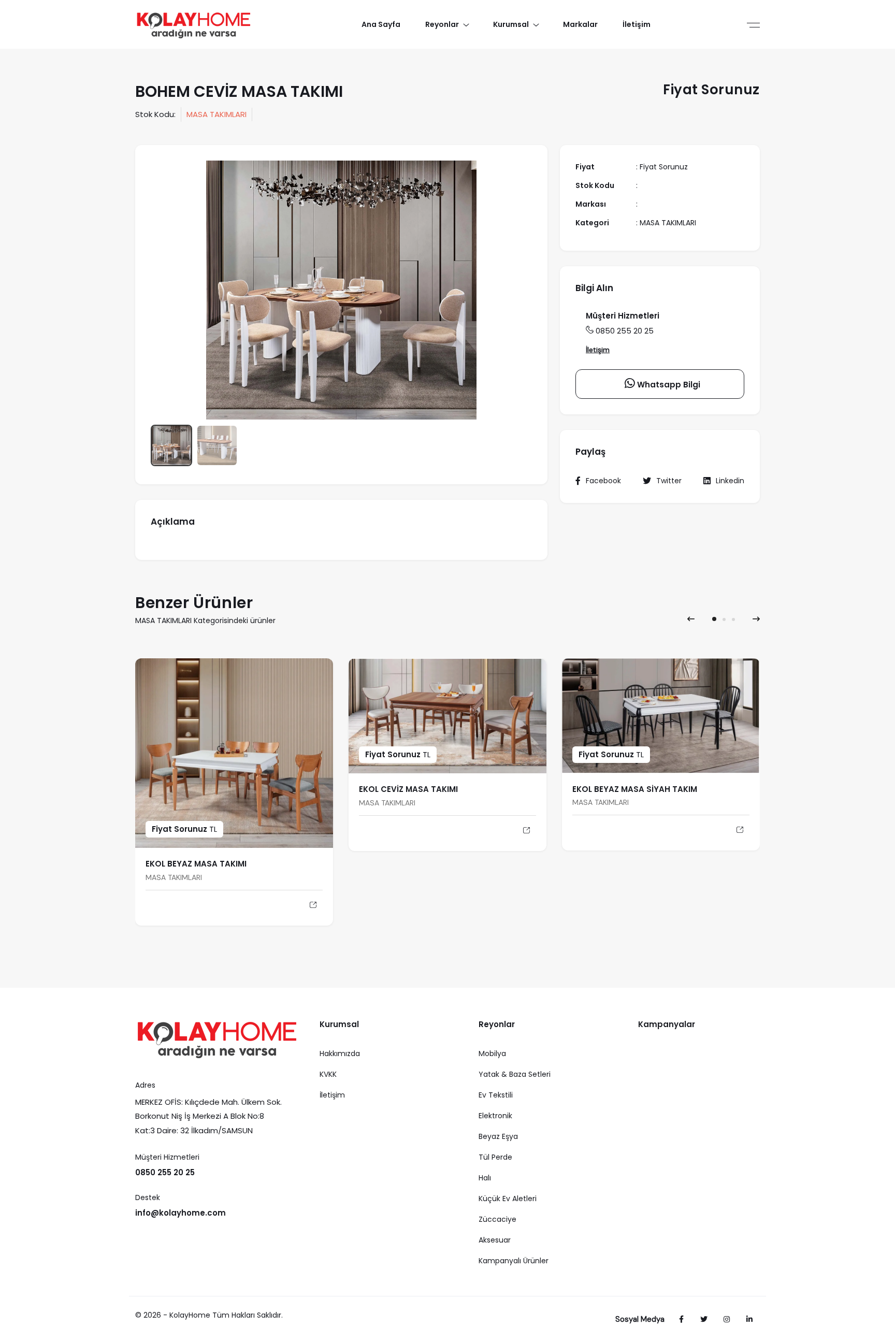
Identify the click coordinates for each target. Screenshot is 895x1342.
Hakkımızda (340, 1053)
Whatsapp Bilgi (667, 384)
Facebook (603, 480)
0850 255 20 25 (625, 330)
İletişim (598, 349)
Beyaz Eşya (498, 1136)
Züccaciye (497, 1219)
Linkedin (730, 480)
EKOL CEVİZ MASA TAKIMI (408, 789)
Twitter (669, 480)
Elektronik (495, 1115)
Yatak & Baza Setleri (515, 1074)
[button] (714, 619)
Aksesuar (495, 1240)
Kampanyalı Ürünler (513, 1261)
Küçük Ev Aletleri (508, 1198)
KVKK (328, 1074)
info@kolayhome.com (180, 1212)
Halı (485, 1178)
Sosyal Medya (640, 1319)
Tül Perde (495, 1157)
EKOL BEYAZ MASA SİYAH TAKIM (634, 789)
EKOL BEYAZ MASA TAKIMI (196, 863)
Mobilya (492, 1053)
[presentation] (691, 619)
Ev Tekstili (496, 1095)
